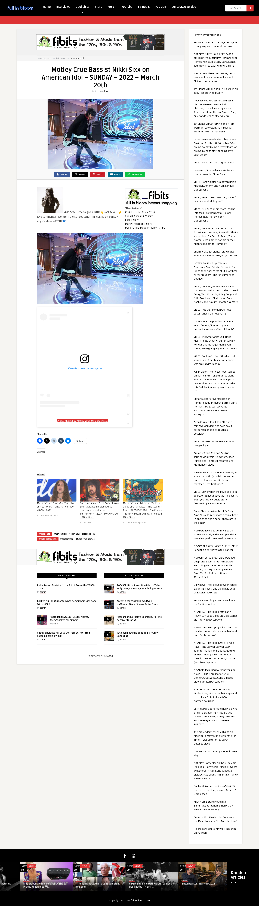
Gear (11, 866)
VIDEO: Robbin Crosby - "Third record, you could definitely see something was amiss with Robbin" (214, 360)
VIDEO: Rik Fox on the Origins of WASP (214, 162)
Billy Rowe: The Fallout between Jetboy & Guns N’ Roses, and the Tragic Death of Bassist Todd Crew (215, 588)
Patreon (160, 7)
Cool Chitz (82, 7)
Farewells (225, 866)
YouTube (127, 7)
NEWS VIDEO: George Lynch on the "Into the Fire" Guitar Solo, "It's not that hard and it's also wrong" (216, 631)
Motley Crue (75, 534)
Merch (112, 7)
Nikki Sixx (86, 534)
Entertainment (67, 539)
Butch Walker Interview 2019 (178, 883)
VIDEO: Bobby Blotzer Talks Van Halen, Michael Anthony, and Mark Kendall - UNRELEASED (215, 185)
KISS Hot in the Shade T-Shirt (141, 212)
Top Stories (89, 539)
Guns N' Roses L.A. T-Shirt (139, 216)
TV (94, 534)
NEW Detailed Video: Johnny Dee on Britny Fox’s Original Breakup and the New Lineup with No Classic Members (215, 534)
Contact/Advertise (183, 7)
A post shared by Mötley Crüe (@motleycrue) (82, 420)
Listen (118, 866)
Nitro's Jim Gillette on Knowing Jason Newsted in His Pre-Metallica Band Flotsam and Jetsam (214, 77)
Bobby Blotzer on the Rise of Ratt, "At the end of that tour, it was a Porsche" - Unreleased (215, 790)
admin (105, 91)
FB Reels (144, 7)
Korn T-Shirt (131, 220)
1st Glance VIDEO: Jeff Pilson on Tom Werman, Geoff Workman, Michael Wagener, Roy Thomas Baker (214, 127)
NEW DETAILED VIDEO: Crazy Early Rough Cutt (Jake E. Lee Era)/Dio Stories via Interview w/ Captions (216, 616)
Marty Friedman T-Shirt (138, 223)
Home (47, 7)
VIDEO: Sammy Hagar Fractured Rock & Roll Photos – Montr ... (131, 885)
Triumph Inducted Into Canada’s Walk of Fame (78, 885)
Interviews (63, 7)
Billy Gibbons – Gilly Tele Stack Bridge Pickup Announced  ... (25, 885)
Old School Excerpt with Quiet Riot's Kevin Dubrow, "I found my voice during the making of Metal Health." (214, 325)
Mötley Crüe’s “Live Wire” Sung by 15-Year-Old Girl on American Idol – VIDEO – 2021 (56, 507)
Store (98, 7)
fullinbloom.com (140, 900)
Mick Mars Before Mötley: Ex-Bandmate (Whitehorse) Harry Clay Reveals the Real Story (213, 805)
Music (79, 539)
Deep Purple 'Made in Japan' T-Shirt (145, 227)
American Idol (60, 534)
